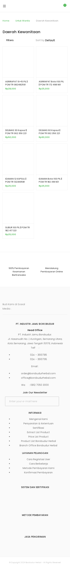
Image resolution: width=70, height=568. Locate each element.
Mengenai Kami (38, 419)
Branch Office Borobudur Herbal (38, 445)
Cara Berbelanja (38, 463)
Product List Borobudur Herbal (38, 441)
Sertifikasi (38, 428)
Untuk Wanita (22, 20)
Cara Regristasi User (38, 459)
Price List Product (38, 436)
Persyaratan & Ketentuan (38, 423)
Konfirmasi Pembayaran (38, 472)
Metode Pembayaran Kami (38, 468)
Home (6, 20)
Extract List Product (38, 432)
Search (49, 6)
